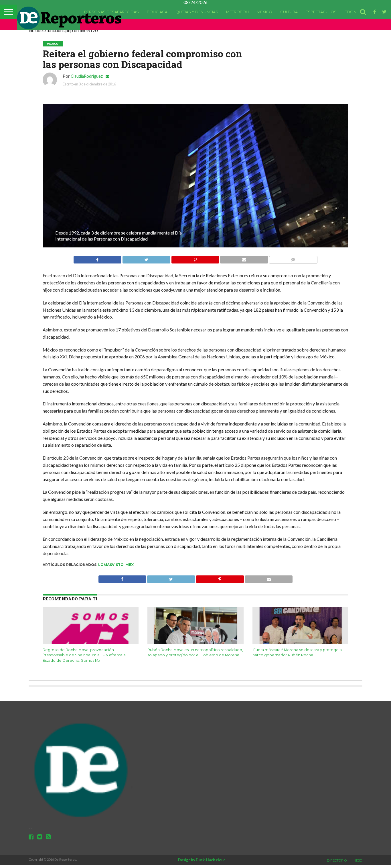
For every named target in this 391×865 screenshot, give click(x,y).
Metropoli (237, 11)
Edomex (353, 11)
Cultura (289, 11)
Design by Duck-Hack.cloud (202, 860)
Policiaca (157, 11)
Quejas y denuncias (196, 11)
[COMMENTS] (293, 258)
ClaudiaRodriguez (87, 76)
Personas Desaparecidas (111, 11)
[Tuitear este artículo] (146, 258)
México (264, 11)
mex (129, 565)
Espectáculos (321, 11)
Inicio (357, 860)
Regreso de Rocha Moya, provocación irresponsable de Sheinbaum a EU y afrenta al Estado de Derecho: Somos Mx (85, 655)
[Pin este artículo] (195, 258)
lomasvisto (111, 565)
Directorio (337, 860)
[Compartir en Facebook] (97, 258)
